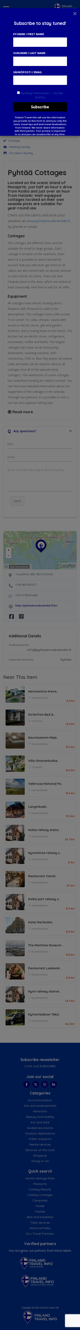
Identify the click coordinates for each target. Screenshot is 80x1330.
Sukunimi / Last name (29, 53)
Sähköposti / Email (27, 72)
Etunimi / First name (28, 34)
